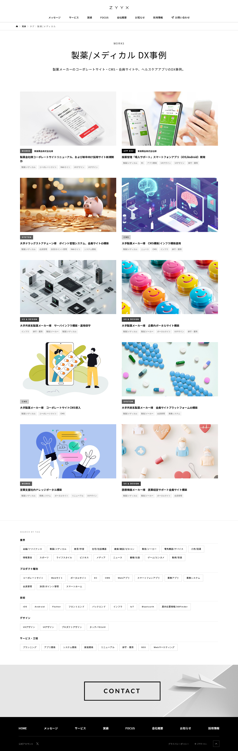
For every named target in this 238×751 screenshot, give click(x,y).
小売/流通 (196, 549)
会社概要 (122, 17)
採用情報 (158, 17)
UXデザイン (29, 627)
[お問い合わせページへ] (119, 691)
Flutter (56, 606)
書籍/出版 (135, 557)
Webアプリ (124, 578)
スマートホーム (74, 586)
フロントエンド (77, 606)
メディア (101, 557)
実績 (89, 17)
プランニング (30, 647)
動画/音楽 (177, 557)
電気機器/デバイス (173, 549)
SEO (143, 647)
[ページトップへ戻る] (216, 744)
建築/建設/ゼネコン (124, 549)
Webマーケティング (164, 647)
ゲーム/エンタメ (156, 557)
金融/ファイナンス (32, 549)
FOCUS (104, 17)
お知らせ (140, 17)
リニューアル (108, 647)
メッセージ (54, 17)
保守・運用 (128, 647)
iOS (25, 606)
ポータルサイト (78, 578)
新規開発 (88, 647)
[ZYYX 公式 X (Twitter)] (37, 743)
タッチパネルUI (98, 627)
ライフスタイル (64, 557)
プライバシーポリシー (178, 743)
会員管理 (27, 586)
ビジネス (84, 557)
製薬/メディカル (58, 549)
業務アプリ (173, 578)
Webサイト (57, 578)
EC (95, 578)
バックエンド (99, 606)
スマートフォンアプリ (148, 578)
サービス (74, 17)
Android (40, 606)
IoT (132, 606)
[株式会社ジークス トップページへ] (119, 7)
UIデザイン (48, 627)
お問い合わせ (182, 17)
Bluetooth (148, 606)
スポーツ (44, 557)
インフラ (117, 606)
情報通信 (27, 557)
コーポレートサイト (33, 578)
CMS (107, 578)
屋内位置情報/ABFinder (175, 606)
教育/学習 (79, 549)
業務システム (193, 578)
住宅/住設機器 (99, 549)
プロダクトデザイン (72, 627)
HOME (23, 728)
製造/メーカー (149, 549)
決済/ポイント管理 (49, 586)
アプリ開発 (50, 647)
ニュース (117, 557)
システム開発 (70, 647)
